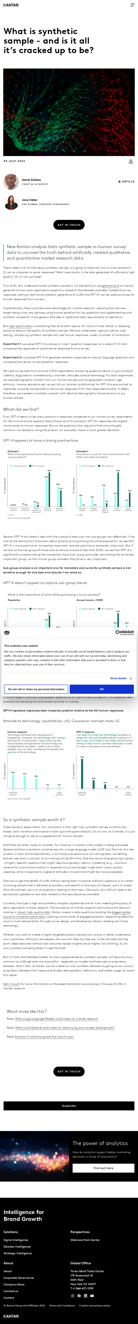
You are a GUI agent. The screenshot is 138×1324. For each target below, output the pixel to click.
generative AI (110, 285)
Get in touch (11, 984)
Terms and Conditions (62, 1305)
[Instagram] (72, 1297)
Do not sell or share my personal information (36, 689)
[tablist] (69, 1261)
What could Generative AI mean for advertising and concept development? (64, 1027)
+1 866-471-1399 (83, 1288)
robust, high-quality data (33, 912)
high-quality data (20, 326)
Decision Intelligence (17, 1246)
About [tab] (8, 1263)
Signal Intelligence (16, 1240)
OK (102, 689)
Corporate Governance (19, 1278)
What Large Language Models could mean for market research (56, 1018)
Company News (14, 1284)
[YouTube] (85, 1297)
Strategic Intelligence (18, 1253)
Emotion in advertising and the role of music (44, 1036)
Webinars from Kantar (85, 1240)
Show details (118, 678)
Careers (9, 1298)
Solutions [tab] (11, 1232)
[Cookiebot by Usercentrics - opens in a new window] (118, 632)
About (8, 1271)
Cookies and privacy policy (94, 1305)
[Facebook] (79, 1297)
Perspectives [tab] (80, 1232)
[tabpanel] (36, 1247)
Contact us (11, 1291)
